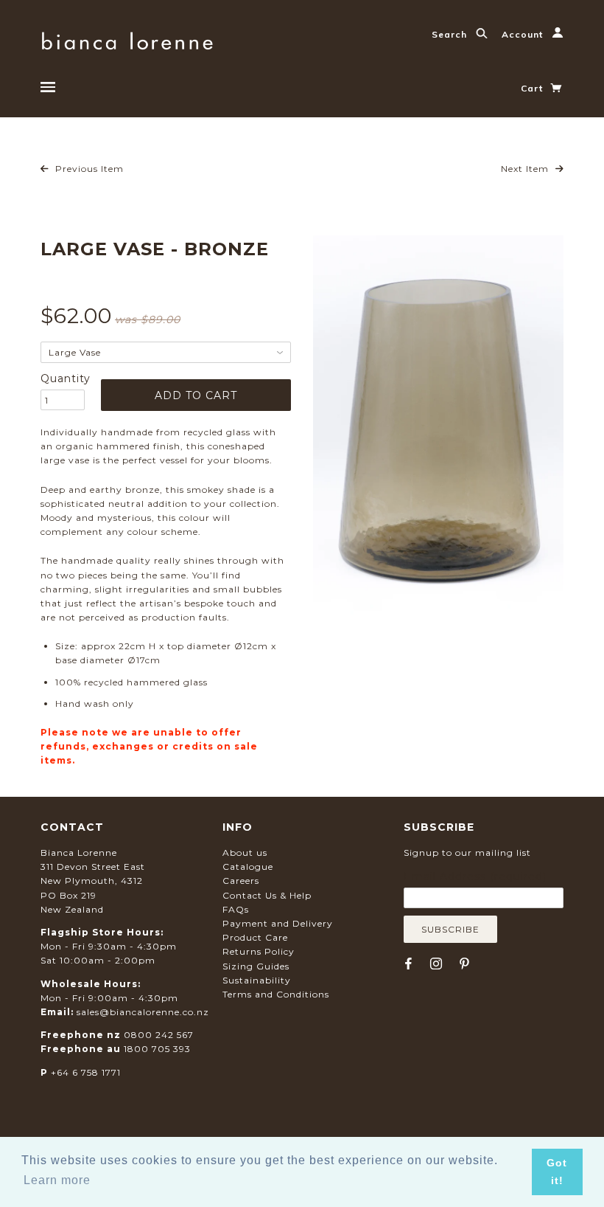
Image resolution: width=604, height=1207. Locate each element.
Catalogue (247, 866)
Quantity (63, 378)
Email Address (475, 876)
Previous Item (88, 168)
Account (524, 34)
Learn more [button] (57, 1180)
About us (244, 852)
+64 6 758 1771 (86, 1072)
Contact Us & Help (267, 895)
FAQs (235, 909)
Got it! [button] (557, 1171)
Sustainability (256, 980)
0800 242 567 (159, 1034)
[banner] (127, 38)
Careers (240, 880)
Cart (533, 88)
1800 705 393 (157, 1048)
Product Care (255, 937)
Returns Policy (258, 951)
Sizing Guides (255, 966)
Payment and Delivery (277, 923)
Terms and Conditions (275, 994)
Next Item (526, 168)
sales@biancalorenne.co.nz (143, 1011)
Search (451, 34)
